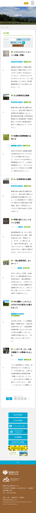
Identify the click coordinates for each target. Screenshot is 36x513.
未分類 (20, 61)
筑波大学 (11, 472)
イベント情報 (15, 314)
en (26, 3)
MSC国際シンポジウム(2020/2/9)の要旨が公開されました (21, 304)
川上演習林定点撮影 (21, 95)
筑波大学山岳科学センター (11, 479)
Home (2, 27)
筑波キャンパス (15, 315)
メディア (14, 145)
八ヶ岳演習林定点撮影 (22, 179)
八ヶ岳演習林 (27, 61)
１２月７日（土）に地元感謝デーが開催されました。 (21, 352)
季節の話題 (14, 61)
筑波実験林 (27, 227)
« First (7, 398)
